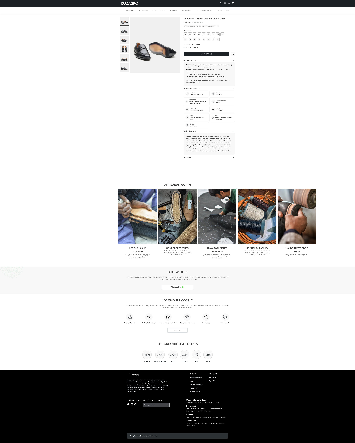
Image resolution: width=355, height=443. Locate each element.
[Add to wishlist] (233, 54)
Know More (177, 330)
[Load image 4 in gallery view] (124, 49)
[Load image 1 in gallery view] (124, 21)
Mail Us (214, 377)
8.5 (218, 34)
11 (199, 39)
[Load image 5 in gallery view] (124, 58)
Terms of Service (195, 391)
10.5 (194, 39)
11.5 (204, 39)
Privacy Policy (194, 388)
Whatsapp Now (176, 287)
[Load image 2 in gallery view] (124, 30)
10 (190, 39)
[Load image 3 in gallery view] (124, 40)
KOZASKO (135, 375)
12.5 (213, 39)
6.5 (199, 34)
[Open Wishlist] (225, 3)
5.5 (190, 34)
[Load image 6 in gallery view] (124, 67)
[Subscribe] (167, 405)
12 (208, 39)
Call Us (214, 381)
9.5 (185, 39)
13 (217, 39)
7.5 (208, 34)
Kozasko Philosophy (196, 377)
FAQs (191, 381)
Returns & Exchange (196, 384)
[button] (221, 3)
